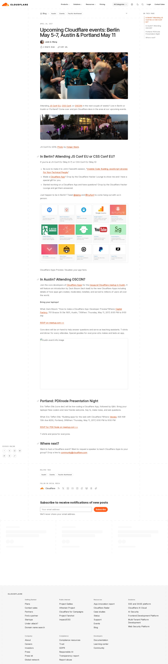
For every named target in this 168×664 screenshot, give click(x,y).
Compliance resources (69, 640)
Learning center (101, 644)
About (28, 640)
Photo (60, 147)
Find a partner (31, 615)
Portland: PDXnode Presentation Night (153, 33)
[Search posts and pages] (143, 4)
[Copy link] (14, 456)
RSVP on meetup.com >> (52, 323)
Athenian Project (67, 608)
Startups (29, 619)
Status (97, 615)
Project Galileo (66, 604)
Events (62, 13)
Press (27, 652)
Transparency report (69, 656)
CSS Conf (66, 106)
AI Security (133, 612)
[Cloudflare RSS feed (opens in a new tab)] (58, 488)
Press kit (29, 656)
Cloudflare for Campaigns (71, 612)
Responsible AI (66, 652)
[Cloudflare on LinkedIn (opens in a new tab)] (68, 488)
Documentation (101, 640)
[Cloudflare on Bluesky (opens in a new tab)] (86, 488)
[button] (84, 127)
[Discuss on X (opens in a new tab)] (9, 451)
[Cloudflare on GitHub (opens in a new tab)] (82, 488)
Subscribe (101, 509)
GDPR (62, 648)
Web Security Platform (138, 626)
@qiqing (77, 195)
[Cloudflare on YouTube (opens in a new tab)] (72, 488)
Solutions (76, 4)
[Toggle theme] (138, 4)
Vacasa (113, 417)
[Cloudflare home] (15, 4)
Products (64, 4)
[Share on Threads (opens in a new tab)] (9, 456)
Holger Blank (73, 147)
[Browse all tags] (126, 13)
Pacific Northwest (75, 13)
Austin (53, 13)
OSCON (78, 106)
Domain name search (35, 627)
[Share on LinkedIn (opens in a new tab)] (14, 451)
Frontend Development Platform (143, 615)
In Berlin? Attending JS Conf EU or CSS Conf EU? (154, 20)
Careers (28, 644)
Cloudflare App (58, 177)
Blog (96, 627)
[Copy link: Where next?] (38, 443)
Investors (29, 648)
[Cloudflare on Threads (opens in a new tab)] (91, 488)
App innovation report (104, 604)
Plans (27, 604)
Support (97, 619)
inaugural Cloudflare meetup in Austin (107, 285)
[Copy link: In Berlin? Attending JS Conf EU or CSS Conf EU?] (38, 156)
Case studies (99, 612)
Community (99, 648)
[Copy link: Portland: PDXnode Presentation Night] (38, 401)
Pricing (102, 4)
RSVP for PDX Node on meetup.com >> (59, 427)
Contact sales (31, 608)
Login (149, 4)
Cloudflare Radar (102, 608)
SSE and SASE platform (139, 604)
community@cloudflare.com (74, 452)
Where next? (150, 38)
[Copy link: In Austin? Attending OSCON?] (38, 279)
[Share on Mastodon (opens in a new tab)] (4, 456)
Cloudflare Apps (74, 285)
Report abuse (65, 659)
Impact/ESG (64, 619)
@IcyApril (89, 195)
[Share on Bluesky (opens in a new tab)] (20, 451)
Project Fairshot (66, 615)
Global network (32, 659)
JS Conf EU (55, 106)
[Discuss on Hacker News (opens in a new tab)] (4, 451)
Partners (29, 612)
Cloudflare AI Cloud (137, 608)
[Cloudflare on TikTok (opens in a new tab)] (96, 488)
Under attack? (31, 623)
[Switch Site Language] (132, 4)
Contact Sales (160, 4)
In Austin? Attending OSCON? (153, 27)
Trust (61, 644)
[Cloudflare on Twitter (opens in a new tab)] (63, 488)
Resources (90, 4)
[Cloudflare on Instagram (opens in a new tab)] (77, 488)
